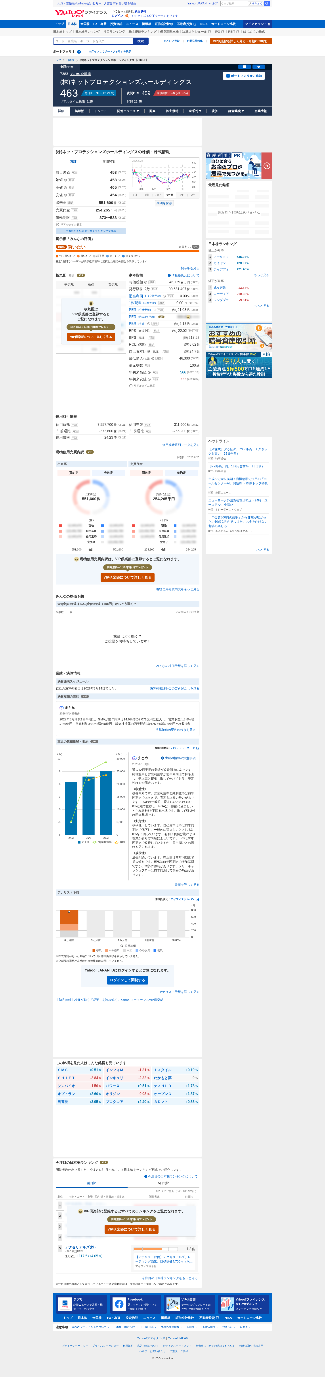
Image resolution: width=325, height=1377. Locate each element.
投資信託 (116, 24)
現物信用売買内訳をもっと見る (177, 589)
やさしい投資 (172, 40)
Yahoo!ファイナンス (151, 1338)
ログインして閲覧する (127, 980)
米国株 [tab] (190, 1327)
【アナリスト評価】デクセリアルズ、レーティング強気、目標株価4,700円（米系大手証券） (164, 1259)
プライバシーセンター (105, 1345)
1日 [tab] (135, 194)
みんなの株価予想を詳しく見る (177, 666)
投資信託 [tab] (227, 1327)
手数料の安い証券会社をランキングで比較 (91, 230)
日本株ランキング (87, 31)
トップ (59, 24)
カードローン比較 (223, 24)
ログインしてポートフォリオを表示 (110, 51)
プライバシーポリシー (75, 1345)
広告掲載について (148, 1345)
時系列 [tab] (244, 1327)
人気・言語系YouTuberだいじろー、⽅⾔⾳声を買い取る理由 (96, 3)
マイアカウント (256, 24)
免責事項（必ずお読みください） (215, 1345)
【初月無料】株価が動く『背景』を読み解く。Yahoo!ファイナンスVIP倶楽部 (109, 1000)
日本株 (72, 24)
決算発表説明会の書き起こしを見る (174, 688)
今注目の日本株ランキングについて (173, 1176)
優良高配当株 (169, 31)
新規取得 (140, 11)
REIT (231, 31)
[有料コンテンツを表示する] (188, 316)
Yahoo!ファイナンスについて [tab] (89, 1327)
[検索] (267, 3)
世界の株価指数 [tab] (170, 1327)
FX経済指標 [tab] (208, 1327)
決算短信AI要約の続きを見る (176, 729)
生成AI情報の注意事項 (180, 758)
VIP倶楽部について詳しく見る (91, 337)
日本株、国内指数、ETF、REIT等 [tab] (134, 1327)
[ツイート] (258, 67)
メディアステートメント (177, 1345)
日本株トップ (62, 31)
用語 (74, 172)
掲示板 (146, 24)
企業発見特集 (195, 40)
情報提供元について (185, 275)
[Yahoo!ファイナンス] (81, 11)
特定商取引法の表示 (251, 1345)
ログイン (117, 15)
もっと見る (261, 275)
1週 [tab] (147, 194)
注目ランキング (114, 31)
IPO (217, 31)
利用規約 (128, 1345)
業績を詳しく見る (187, 884)
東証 (73, 161)
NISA (204, 24)
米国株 (85, 24)
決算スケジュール (194, 31)
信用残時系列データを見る (180, 445)
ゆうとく (257, 3)
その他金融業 (80, 74)
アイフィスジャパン (183, 899)
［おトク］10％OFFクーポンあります (153, 15)
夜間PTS (109, 161)
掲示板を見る (190, 268)
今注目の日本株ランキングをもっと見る (170, 1278)
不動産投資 (184, 24)
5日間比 (163, 1183)
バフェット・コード (183, 748)
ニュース (132, 24)
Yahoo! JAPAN (196, 3)
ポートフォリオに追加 (246, 76)
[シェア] (244, 67)
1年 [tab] (182, 194)
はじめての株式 (254, 31)
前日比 (91, 1183)
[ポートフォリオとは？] (78, 51)
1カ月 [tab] (158, 194)
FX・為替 (100, 24)
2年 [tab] (193, 194)
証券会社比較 (164, 24)
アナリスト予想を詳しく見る (179, 992)
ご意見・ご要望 (179, 1351)
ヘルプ (213, 3)
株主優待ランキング (143, 31)
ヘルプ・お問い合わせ (152, 1351)
